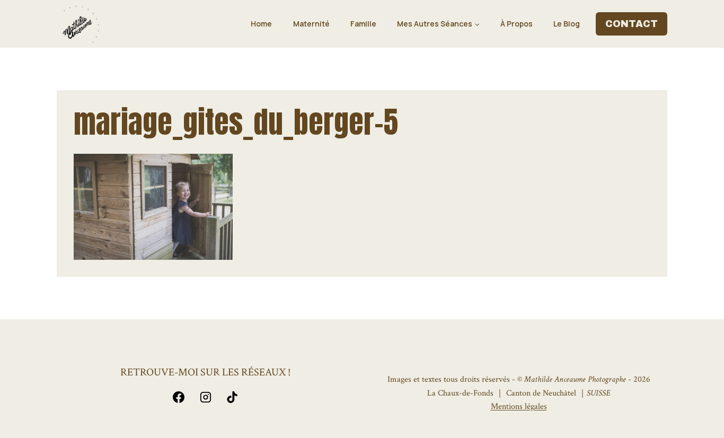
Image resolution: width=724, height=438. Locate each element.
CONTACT (631, 24)
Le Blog (566, 24)
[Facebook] (178, 397)
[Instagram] (205, 397)
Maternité (311, 24)
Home (261, 24)
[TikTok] (232, 397)
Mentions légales (519, 406)
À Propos (516, 24)
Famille (363, 24)
